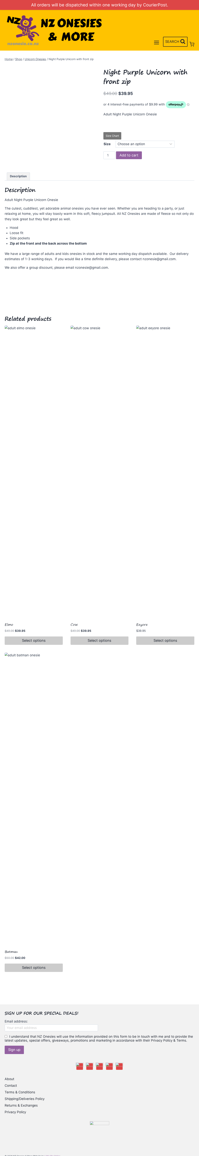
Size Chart (112, 135)
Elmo (9, 624)
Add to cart (129, 155)
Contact (11, 1086)
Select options (33, 640)
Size (107, 144)
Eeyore (142, 624)
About (9, 1079)
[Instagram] (89, 1066)
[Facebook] (79, 1066)
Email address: (16, 1021)
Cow (74, 624)
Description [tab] (18, 176)
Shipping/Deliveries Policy (25, 1099)
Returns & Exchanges (21, 1105)
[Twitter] (99, 1066)
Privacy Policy (15, 1112)
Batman (11, 951)
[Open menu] (156, 42)
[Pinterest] (109, 1066)
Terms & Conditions (20, 1092)
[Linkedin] (119, 1066)
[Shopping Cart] (191, 44)
